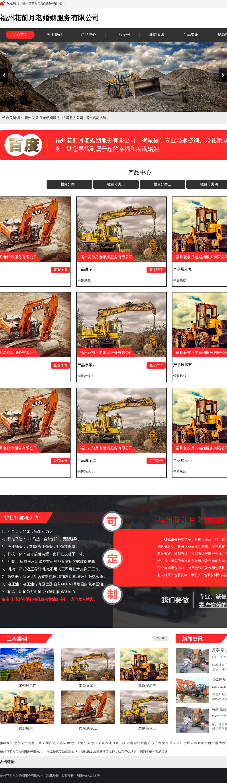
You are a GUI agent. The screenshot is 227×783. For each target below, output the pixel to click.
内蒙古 (47, 743)
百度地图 (68, 775)
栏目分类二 (116, 184)
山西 (38, 743)
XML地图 (52, 775)
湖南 (144, 743)
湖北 (137, 743)
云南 (194, 743)
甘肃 (215, 743)
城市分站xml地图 (88, 775)
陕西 (208, 743)
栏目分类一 (69, 184)
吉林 (63, 743)
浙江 (94, 743)
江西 (116, 743)
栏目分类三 (162, 184)
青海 (222, 743)
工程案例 (122, 35)
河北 (31, 743)
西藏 (201, 743)
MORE (161, 638)
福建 (109, 743)
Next (223, 75)
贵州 (187, 743)
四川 (179, 743)
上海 (80, 743)
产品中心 (88, 35)
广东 (151, 743)
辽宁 (56, 743)
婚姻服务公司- (73, 118)
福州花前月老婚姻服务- (43, 118)
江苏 (87, 743)
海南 (165, 743)
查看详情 (24, 269)
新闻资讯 (156, 35)
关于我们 (54, 35)
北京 (17, 743)
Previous (4, 75)
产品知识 (190, 35)
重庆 (172, 743)
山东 (123, 743)
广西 (158, 743)
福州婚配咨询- (96, 118)
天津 (24, 743)
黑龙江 (71, 743)
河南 (130, 743)
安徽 (101, 743)
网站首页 (20, 35)
